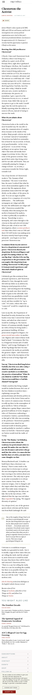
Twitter (10, 596)
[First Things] (16, 2)
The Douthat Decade (11, 605)
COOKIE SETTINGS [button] (10, 687)
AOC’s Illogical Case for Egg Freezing (14, 634)
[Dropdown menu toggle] (16, 654)
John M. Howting (7, 15)
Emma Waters (6, 637)
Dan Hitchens (6, 607)
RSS (10, 593)
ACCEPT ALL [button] (9, 691)
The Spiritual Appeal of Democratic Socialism (12, 619)
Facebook (11, 591)
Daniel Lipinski (6, 623)
